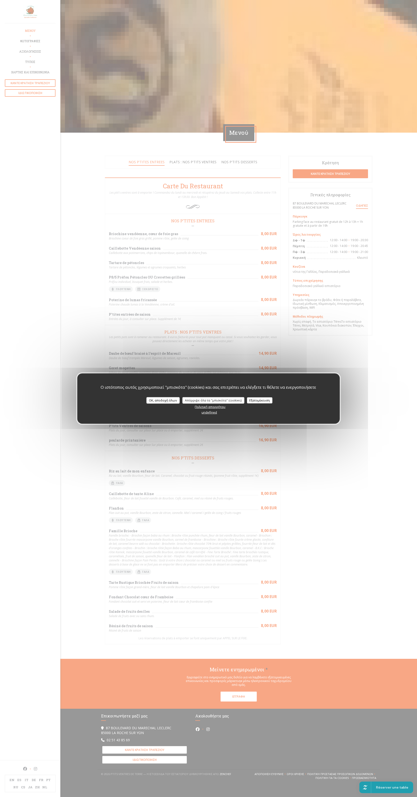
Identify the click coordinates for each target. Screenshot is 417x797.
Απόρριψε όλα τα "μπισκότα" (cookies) (213, 400)
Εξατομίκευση (259, 400)
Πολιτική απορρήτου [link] (210, 407)
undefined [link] (209, 412)
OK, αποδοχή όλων (163, 400)
